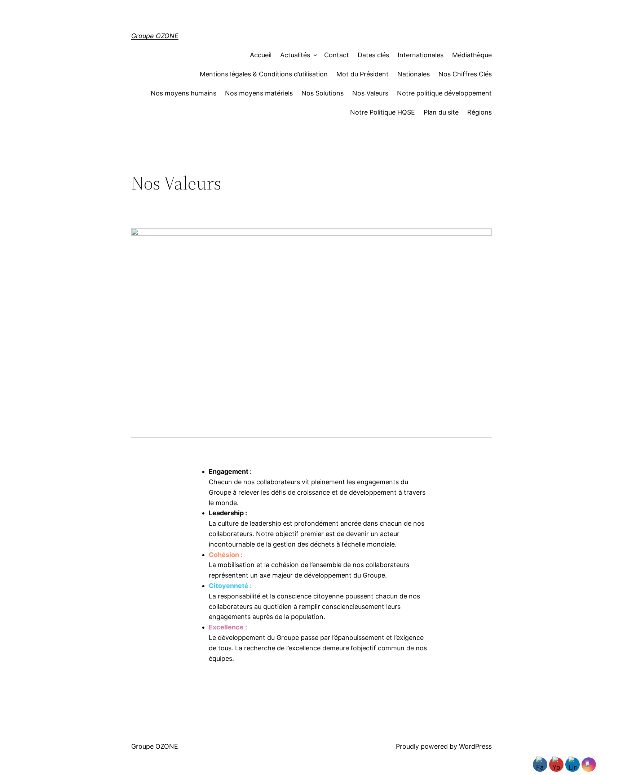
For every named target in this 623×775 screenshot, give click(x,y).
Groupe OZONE (154, 36)
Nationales (413, 74)
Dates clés (373, 55)
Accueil (260, 55)
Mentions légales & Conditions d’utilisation (264, 74)
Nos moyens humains (183, 93)
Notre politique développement (444, 93)
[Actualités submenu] (313, 55)
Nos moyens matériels (259, 93)
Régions (479, 112)
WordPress (475, 746)
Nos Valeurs (370, 93)
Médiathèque (472, 55)
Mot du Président (362, 74)
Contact (336, 55)
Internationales (420, 55)
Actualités (295, 55)
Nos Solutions (322, 93)
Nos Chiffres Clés (465, 74)
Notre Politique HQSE (382, 112)
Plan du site (441, 112)
